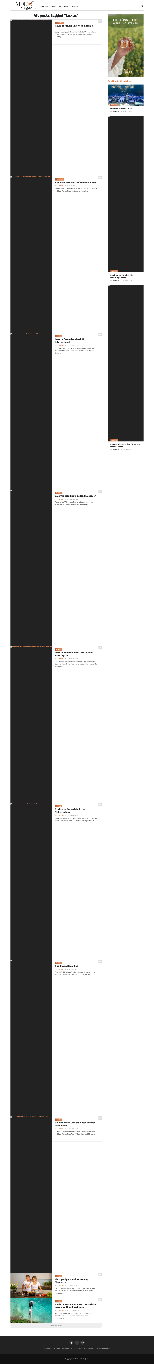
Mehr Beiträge (56, 1325)
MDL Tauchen (89, 1349)
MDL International (103, 1349)
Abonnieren (78, 1349)
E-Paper (74, 7)
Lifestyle (63, 7)
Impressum (48, 1349)
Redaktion (61, 29)
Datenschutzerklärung (63, 1349)
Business (44, 7)
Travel (53, 7)
